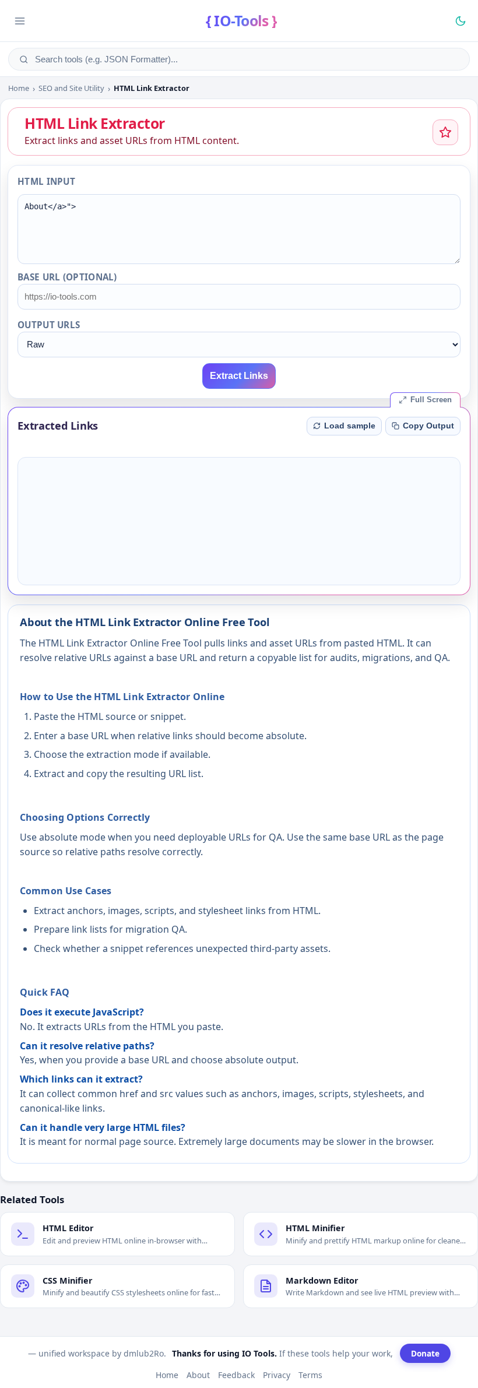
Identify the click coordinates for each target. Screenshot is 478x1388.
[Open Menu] (20, 21)
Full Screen (431, 399)
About (198, 1374)
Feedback (236, 1374)
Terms (310, 1374)
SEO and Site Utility (71, 88)
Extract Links (239, 376)
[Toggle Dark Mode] (460, 20)
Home (18, 88)
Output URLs (48, 325)
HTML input (46, 181)
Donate (425, 1353)
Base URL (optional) (67, 277)
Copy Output (428, 425)
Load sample (349, 425)
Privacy (276, 1374)
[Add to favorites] (445, 132)
